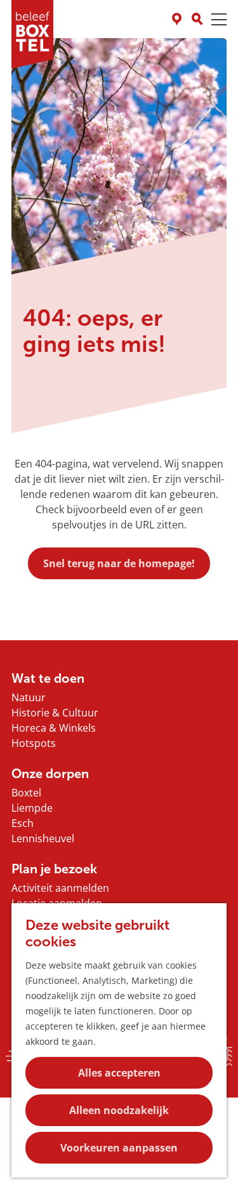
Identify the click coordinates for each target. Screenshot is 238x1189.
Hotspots (33, 743)
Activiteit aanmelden (60, 888)
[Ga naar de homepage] (32, 34)
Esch (22, 823)
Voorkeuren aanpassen (119, 1148)
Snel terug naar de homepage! (119, 563)
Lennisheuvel (42, 838)
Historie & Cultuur (54, 713)
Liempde (32, 808)
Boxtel (26, 793)
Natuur (28, 697)
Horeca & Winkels (53, 728)
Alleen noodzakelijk (119, 1110)
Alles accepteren (119, 1073)
